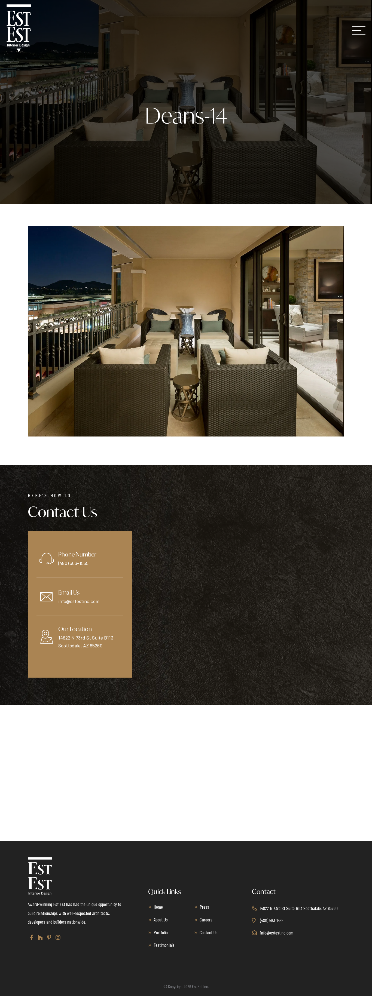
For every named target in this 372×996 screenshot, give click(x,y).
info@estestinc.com (78, 601)
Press (204, 907)
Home (158, 907)
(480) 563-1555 (73, 563)
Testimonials (164, 945)
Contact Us (209, 932)
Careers (206, 920)
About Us (161, 920)
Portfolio (161, 932)
